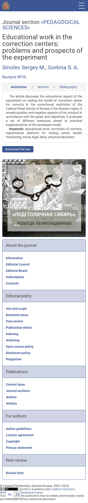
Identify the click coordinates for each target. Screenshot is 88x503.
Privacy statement (19, 447)
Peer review (14, 321)
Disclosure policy (18, 353)
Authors (43, 87)
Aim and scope (16, 308)
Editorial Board (16, 270)
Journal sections (18, 391)
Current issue (15, 384)
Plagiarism (13, 359)
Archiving (12, 340)
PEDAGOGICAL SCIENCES (41, 25)
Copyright (13, 441)
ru (10, 494)
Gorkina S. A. (63, 67)
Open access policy (19, 346)
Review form (15, 473)
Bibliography (68, 87)
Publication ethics (19, 327)
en (18, 494)
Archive (11, 397)
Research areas (17, 315)
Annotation (19, 87)
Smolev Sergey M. (23, 67)
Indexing (12, 334)
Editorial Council (18, 264)
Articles (11, 403)
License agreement (20, 435)
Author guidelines (18, 429)
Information (14, 258)
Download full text (17, 149)
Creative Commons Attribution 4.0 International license (37, 491)
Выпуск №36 (14, 77)
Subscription (15, 277)
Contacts (12, 283)
